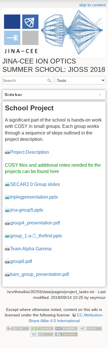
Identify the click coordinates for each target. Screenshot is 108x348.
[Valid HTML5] (90, 328)
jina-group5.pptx (26, 209)
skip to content (92, 5)
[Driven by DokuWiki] (66, 334)
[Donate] (42, 328)
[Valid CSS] (42, 334)
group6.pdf (21, 261)
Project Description (29, 152)
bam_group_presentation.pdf (39, 274)
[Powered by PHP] (66, 328)
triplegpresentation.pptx (34, 197)
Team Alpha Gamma (31, 248)
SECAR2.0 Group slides (35, 184)
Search (50, 80)
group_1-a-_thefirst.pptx (36, 235)
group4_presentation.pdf (35, 222)
